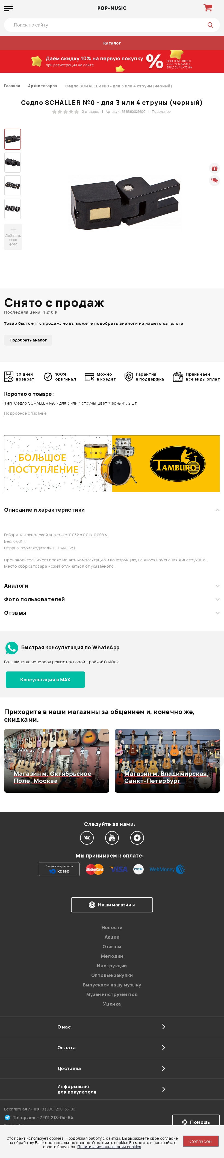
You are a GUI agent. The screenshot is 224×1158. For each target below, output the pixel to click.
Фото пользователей (34, 599)
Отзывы (15, 612)
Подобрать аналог (28, 340)
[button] (7, 761)
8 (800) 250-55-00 (58, 1109)
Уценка (112, 1004)
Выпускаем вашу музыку (112, 985)
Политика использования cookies (109, 1146)
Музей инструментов (112, 994)
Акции (112, 937)
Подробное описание (25, 413)
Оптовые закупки (112, 975)
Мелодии (112, 956)
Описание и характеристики (44, 509)
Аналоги (16, 585)
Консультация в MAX (45, 680)
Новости (112, 927)
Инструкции (112, 966)
